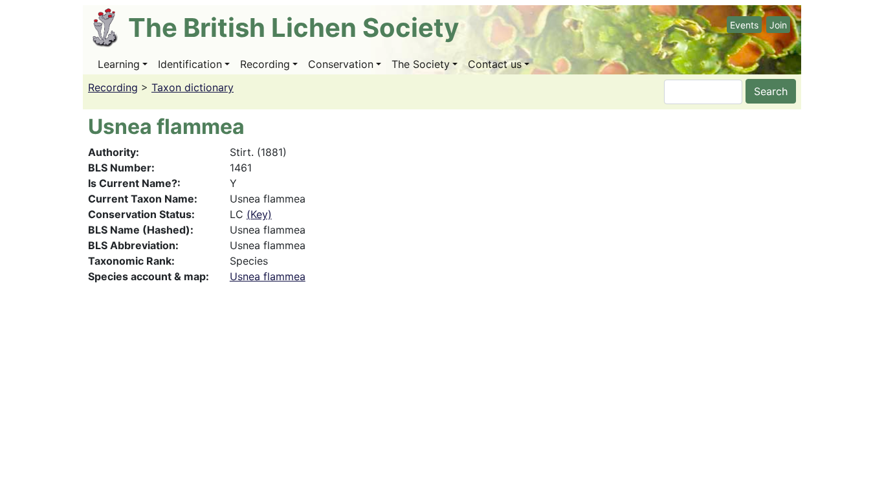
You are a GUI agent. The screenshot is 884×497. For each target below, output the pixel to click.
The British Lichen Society (293, 27)
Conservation (340, 64)
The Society (421, 64)
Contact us (495, 64)
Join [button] (778, 24)
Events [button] (744, 24)
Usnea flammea (267, 276)
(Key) (259, 214)
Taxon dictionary (192, 87)
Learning (119, 64)
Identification (190, 64)
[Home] (110, 27)
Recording (265, 64)
